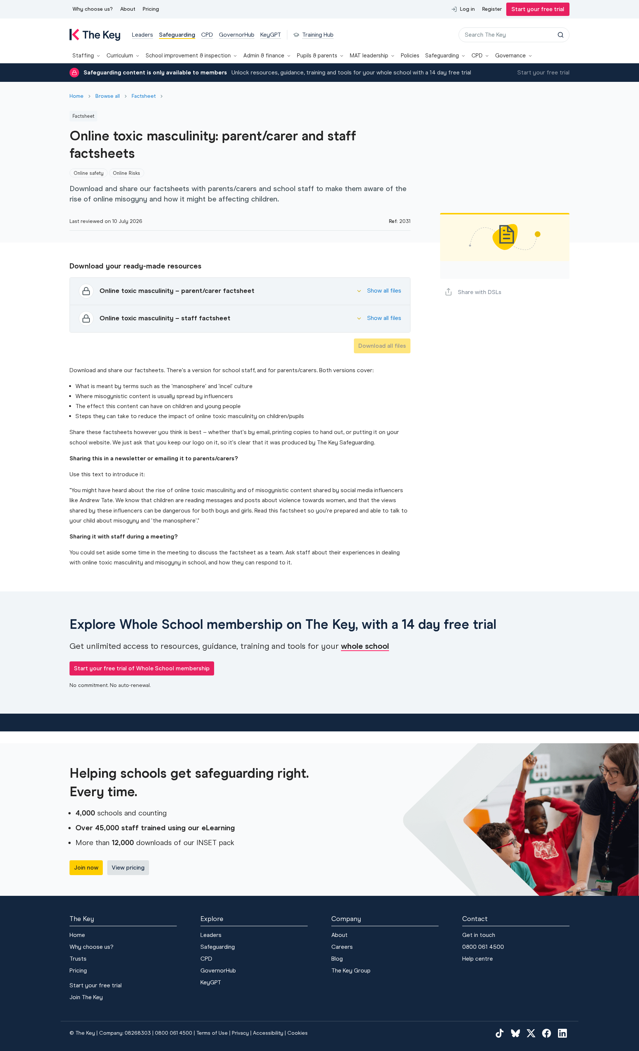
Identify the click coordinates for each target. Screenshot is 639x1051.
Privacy (240, 1033)
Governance (510, 55)
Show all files (384, 290)
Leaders (211, 934)
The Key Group (351, 970)
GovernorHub (218, 970)
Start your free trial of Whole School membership (142, 668)
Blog (337, 958)
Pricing (151, 9)
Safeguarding (442, 55)
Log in (467, 9)
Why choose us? (92, 9)
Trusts (78, 958)
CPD (477, 55)
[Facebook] (546, 1033)
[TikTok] (499, 1033)
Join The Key (86, 997)
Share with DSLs (479, 292)
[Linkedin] (562, 1033)
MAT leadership (369, 55)
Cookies (297, 1033)
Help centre (477, 958)
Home (77, 96)
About (127, 9)
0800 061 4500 (483, 946)
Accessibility (268, 1033)
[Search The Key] (560, 35)
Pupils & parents (317, 55)
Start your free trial (537, 9)
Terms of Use (212, 1033)
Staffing (83, 55)
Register (492, 9)
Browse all (107, 96)
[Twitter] (531, 1033)
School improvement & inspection (188, 55)
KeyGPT (210, 982)
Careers (342, 946)
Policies (410, 55)
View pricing (128, 867)
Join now (86, 867)
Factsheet (144, 96)
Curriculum (119, 55)
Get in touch (478, 934)
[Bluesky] (515, 1033)
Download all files (382, 345)
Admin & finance (263, 55)
